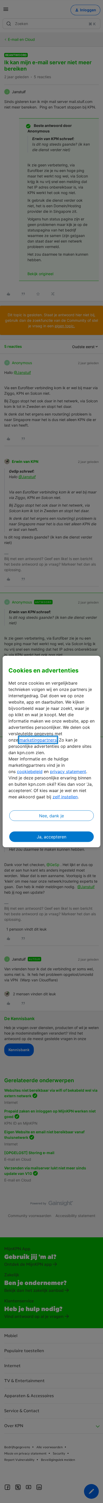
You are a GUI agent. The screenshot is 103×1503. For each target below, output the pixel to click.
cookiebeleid (30, 771)
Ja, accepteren (51, 836)
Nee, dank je (51, 815)
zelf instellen (65, 796)
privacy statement (68, 771)
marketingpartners (38, 739)
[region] (52, 751)
